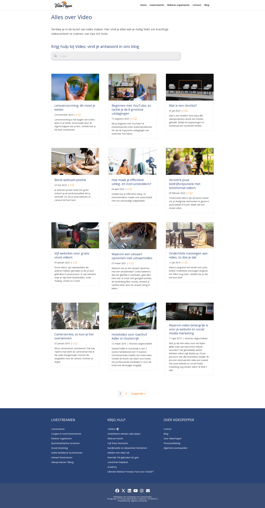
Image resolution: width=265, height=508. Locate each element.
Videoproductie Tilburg (62, 462)
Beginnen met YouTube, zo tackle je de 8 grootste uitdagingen (131, 109)
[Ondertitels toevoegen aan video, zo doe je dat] (190, 235)
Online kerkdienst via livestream (67, 452)
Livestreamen (157, 5)
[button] (117, 490)
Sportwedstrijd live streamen (65, 443)
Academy (112, 466)
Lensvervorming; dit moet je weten (74, 107)
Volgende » (138, 393)
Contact (197, 5)
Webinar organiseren (178, 5)
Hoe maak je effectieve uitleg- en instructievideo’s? (131, 182)
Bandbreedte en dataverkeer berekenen (127, 447)
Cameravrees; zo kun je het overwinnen (74, 336)
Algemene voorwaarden (175, 447)
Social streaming (59, 447)
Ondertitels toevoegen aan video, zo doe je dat (188, 255)
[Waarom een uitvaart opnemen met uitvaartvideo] (132, 235)
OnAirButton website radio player (124, 433)
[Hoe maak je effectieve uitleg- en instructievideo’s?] (132, 161)
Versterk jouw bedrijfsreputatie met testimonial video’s (184, 184)
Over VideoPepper (173, 438)
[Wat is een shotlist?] (190, 87)
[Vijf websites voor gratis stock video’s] (75, 235)
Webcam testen (115, 438)
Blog (206, 5)
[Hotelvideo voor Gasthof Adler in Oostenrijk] (132, 316)
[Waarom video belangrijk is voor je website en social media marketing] (190, 311)
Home (143, 5)
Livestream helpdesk (118, 462)
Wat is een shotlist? (183, 105)
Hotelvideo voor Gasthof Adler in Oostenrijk (129, 336)
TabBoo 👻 (113, 429)
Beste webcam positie (70, 180)
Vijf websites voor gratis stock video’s (71, 255)
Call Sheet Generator (118, 443)
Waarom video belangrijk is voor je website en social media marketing (188, 329)
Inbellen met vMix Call (118, 452)
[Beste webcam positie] (75, 161)
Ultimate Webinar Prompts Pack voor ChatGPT (131, 471)
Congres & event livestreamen (66, 433)
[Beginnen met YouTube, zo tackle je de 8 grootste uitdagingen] (132, 87)
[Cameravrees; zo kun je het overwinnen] (75, 316)
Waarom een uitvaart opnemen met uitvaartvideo (132, 256)
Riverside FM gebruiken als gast (123, 457)
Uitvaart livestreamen (61, 457)
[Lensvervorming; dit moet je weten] (75, 87)
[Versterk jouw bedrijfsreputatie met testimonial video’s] (190, 161)
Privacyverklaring (172, 443)
